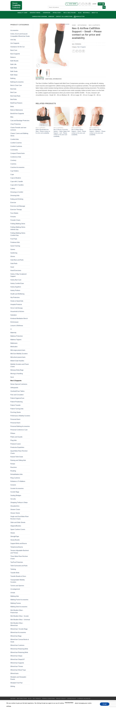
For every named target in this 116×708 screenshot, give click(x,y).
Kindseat (51, 16)
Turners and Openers (17, 585)
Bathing (12, 78)
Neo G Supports (15, 380)
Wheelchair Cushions (17, 645)
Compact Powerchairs (17, 153)
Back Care (13, 50)
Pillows (12, 433)
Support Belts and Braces (18, 543)
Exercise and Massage (17, 206)
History (13, 698)
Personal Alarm (15, 419)
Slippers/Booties (15, 526)
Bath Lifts (13, 64)
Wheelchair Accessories (18, 632)
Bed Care (13, 92)
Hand (12, 267)
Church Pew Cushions (39, 16)
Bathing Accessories (17, 82)
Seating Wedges (15, 495)
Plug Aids (13, 440)
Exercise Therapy (16, 209)
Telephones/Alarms (16, 547)
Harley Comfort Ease (17, 283)
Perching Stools (15, 412)
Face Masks (14, 213)
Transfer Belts (14, 572)
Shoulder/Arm (14, 506)
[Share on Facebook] (73, 51)
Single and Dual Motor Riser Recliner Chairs (19, 518)
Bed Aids (13, 89)
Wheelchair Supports (17, 663)
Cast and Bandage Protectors (19, 120)
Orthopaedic (14, 387)
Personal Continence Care (19, 430)
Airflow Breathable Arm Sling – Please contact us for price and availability (43, 131)
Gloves (12, 256)
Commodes (14, 150)
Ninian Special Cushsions (18, 384)
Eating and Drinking (16, 199)
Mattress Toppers (15, 339)
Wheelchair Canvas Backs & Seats (19, 641)
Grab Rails (13, 263)
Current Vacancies (83, 698)
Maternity (13, 332)
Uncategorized (15, 589)
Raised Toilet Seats (16, 457)
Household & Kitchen (17, 311)
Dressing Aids (14, 195)
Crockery (13, 160)
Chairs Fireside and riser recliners (18, 129)
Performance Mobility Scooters (20, 416)
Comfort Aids (14, 139)
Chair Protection (15, 124)
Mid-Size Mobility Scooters (19, 353)
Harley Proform (15, 290)
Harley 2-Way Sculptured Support (18, 275)
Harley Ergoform (15, 287)
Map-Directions (22, 698)
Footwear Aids (15, 242)
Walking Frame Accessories (19, 599)
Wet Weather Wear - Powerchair (16, 611)
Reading (13, 471)
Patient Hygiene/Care (17, 398)
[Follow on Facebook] (79, 3)
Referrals (86, 12)
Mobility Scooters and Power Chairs (19, 365)
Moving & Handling (16, 373)
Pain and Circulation (17, 394)
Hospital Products (16, 304)
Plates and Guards (16, 437)
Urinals (12, 592)
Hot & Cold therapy (16, 308)
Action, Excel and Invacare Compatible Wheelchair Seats (20, 35)
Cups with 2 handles (17, 185)
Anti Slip (13, 39)
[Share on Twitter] (76, 51)
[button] (94, 4)
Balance (13, 57)
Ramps (12, 464)
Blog (80, 12)
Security (13, 499)
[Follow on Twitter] (86, 3)
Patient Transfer (15, 405)
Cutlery (12, 188)
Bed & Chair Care (16, 85)
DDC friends (37, 698)
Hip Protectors (15, 297)
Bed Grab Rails (15, 96)
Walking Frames (15, 603)
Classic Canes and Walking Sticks (19, 135)
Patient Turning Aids (16, 409)
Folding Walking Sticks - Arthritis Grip (18, 228)
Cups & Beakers (15, 178)
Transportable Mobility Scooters (17, 581)
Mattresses (13, 343)
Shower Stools (15, 513)
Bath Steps (13, 75)
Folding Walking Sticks (17, 223)
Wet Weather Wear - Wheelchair (16, 624)
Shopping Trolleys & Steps (19, 502)
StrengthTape (14, 536)
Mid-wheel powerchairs (17, 357)
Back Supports (15, 54)
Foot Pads (13, 239)
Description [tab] (40, 79)
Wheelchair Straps (16, 656)
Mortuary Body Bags (16, 370)
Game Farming (15, 246)
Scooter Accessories (17, 488)
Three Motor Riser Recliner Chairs (19, 557)
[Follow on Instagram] (82, 3)
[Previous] (38, 45)
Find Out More (69, 702)
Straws (12, 533)
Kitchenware (14, 322)
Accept (105, 704)
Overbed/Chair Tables (17, 391)
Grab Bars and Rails (16, 260)
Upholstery (57, 12)
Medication (13, 346)
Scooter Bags (14, 492)
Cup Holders (14, 171)
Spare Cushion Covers (17, 529)
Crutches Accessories (17, 167)
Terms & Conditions (48, 698)
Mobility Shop (22, 12)
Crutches (13, 164)
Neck (12, 377)
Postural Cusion (15, 444)
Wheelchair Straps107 (17, 659)
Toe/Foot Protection (16, 562)
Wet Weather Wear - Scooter (19, 616)
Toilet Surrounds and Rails (18, 565)
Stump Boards (15, 540)
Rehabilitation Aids (16, 474)
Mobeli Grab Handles (17, 361)
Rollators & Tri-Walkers (17, 481)
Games (12, 249)
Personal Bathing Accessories (20, 426)
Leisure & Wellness (16, 325)
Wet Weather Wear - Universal (20, 619)
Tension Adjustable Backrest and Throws (19, 552)
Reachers (13, 467)
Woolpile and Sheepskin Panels (18, 678)
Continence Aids (15, 157)
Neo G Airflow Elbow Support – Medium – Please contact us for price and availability (97, 132)
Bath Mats (13, 68)
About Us (95, 12)
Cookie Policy (71, 698)
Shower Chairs (15, 509)
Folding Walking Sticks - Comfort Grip (18, 234)
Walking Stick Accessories (18, 606)
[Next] (66, 45)
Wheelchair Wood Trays (18, 670)
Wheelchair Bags (15, 636)
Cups (12, 174)
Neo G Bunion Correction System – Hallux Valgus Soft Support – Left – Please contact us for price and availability (62, 133)
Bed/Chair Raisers (16, 103)
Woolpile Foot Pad (16, 683)
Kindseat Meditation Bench (19, 318)
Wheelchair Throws (16, 666)
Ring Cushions (15, 478)
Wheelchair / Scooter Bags (19, 629)
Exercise (13, 202)
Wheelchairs (14, 673)
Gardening (13, 253)
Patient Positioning (16, 402)
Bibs (11, 117)
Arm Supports (14, 43)
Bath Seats (13, 71)
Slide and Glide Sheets (17, 522)
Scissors (13, 485)
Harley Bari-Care (15, 280)
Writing (12, 686)
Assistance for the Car (17, 47)
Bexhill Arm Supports (17, 113)
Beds (12, 106)
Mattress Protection (16, 336)
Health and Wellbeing (17, 294)
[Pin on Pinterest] (83, 51)
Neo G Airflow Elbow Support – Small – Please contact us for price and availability (79, 132)
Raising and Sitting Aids (18, 460)
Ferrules (13, 216)
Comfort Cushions (16, 146)
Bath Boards (14, 61)
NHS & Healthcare (69, 12)
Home (74, 25)
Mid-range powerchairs (17, 350)
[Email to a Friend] (80, 51)
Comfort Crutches (16, 143)
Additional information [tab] (53, 79)
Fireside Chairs (15, 220)
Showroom (46, 12)
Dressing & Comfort (16, 192)
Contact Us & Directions (64, 16)
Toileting (13, 569)
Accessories (14, 30)
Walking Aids (14, 596)
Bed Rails (13, 99)
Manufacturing (35, 12)
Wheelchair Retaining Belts (19, 649)
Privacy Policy (61, 698)
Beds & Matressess (16, 110)
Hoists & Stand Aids (16, 301)
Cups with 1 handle (16, 181)
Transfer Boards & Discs (18, 576)
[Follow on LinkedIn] (89, 3)
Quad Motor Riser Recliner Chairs (19, 452)
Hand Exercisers (15, 270)
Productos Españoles (17, 447)
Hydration (13, 315)
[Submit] (104, 7)
